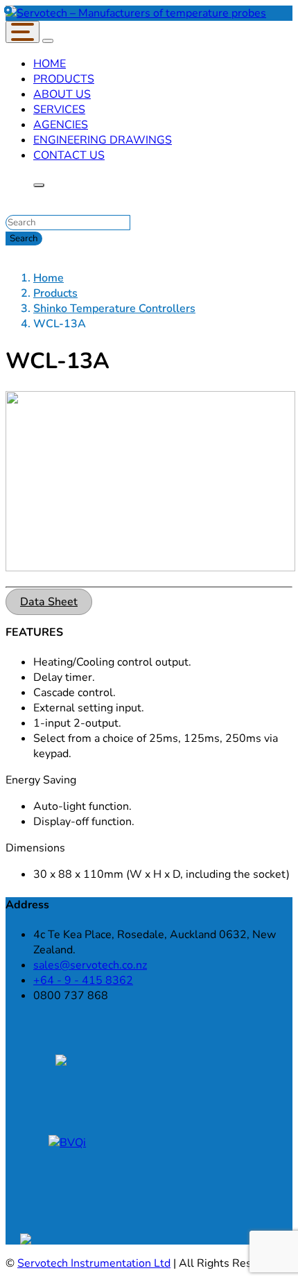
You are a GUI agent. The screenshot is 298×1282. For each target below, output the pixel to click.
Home (48, 278)
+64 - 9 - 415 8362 (83, 980)
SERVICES (59, 109)
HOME (49, 63)
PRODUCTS (63, 79)
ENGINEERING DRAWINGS (102, 140)
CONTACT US (69, 155)
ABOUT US (62, 94)
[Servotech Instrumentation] (136, 13)
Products (55, 293)
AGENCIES (60, 124)
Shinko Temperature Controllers (114, 308)
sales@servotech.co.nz (90, 965)
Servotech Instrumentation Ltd (93, 1263)
